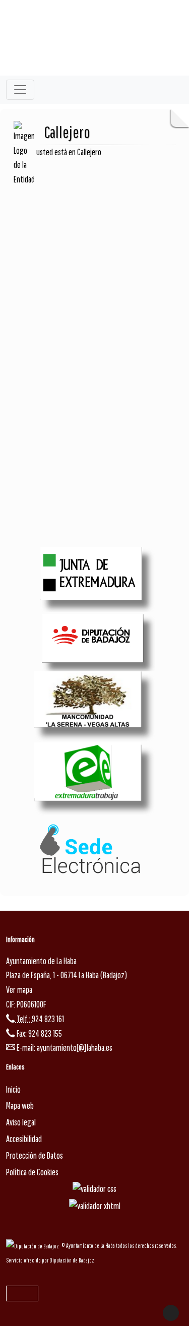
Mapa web (20, 1105)
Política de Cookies (32, 1172)
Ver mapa (19, 989)
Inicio (13, 1089)
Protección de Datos (34, 1155)
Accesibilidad (24, 1138)
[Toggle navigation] (20, 90)
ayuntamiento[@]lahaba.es (74, 1047)
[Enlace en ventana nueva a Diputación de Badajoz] (33, 1245)
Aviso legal (21, 1122)
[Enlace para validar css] (94, 1188)
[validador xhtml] (94, 1205)
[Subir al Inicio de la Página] (171, 1313)
